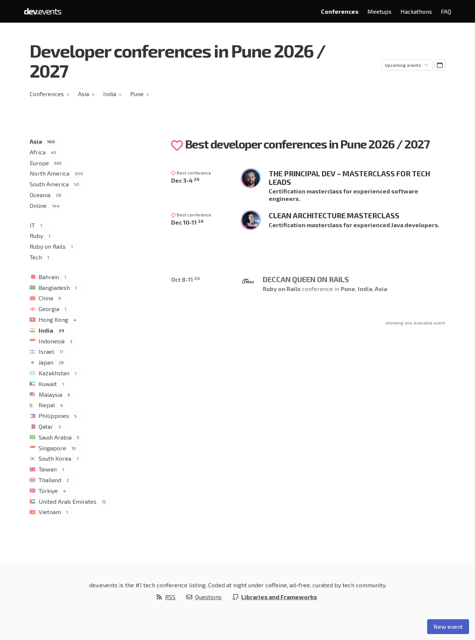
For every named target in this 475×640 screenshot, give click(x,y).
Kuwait (48, 383)
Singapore (52, 447)
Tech (36, 257)
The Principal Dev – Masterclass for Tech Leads (349, 177)
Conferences (339, 11)
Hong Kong (53, 319)
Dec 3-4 (185, 180)
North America (49, 173)
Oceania (40, 194)
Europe (39, 162)
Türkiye (48, 490)
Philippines (54, 415)
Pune (137, 93)
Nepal (47, 404)
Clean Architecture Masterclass (334, 215)
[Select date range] (439, 65)
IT (32, 225)
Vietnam (50, 511)
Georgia (49, 308)
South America (49, 183)
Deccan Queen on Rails (306, 279)
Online (38, 205)
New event (448, 626)
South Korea (55, 458)
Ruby (36, 235)
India (109, 93)
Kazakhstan (54, 372)
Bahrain (49, 276)
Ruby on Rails (48, 246)
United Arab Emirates (67, 501)
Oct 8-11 (185, 279)
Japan (46, 362)
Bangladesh (54, 287)
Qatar (46, 426)
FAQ (446, 11)
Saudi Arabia (55, 437)
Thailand (50, 479)
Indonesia (52, 341)
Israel (46, 351)
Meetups (379, 11)
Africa (38, 152)
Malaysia (50, 394)
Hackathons (416, 11)
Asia (83, 93)
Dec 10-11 (187, 222)
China (46, 297)
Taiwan (48, 469)
